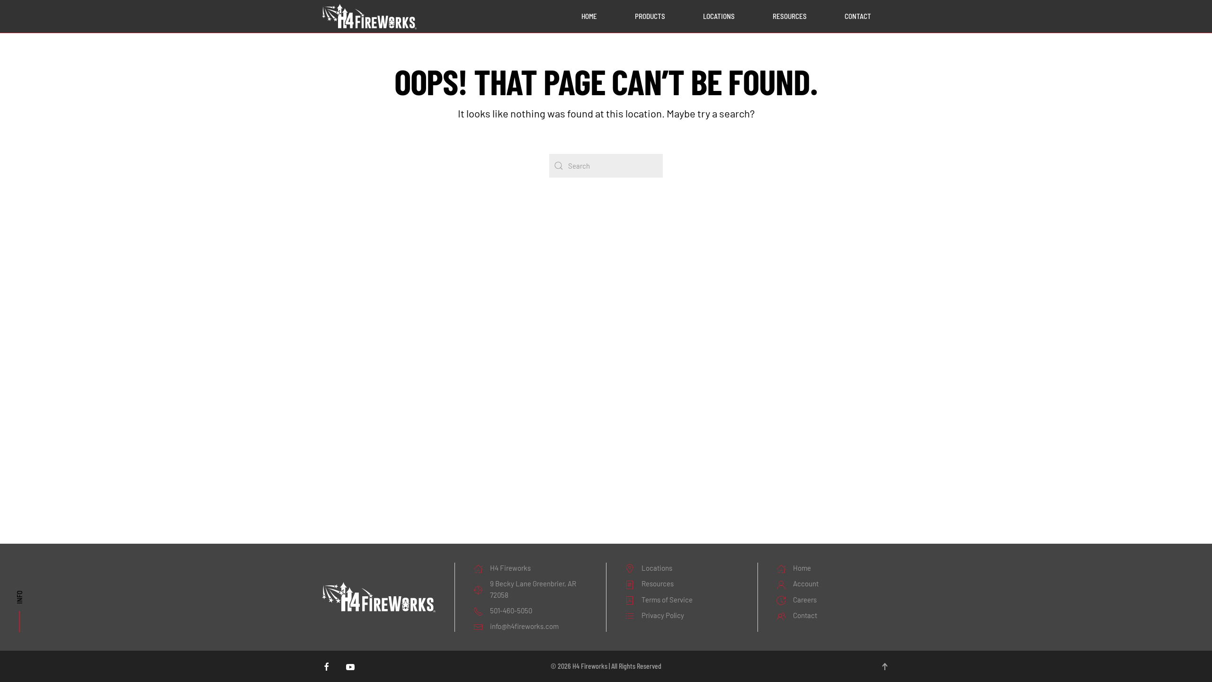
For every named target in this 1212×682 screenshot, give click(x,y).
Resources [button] (790, 16)
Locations (719, 16)
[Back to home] (369, 16)
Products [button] (650, 16)
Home (589, 16)
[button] (885, 667)
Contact (858, 16)
